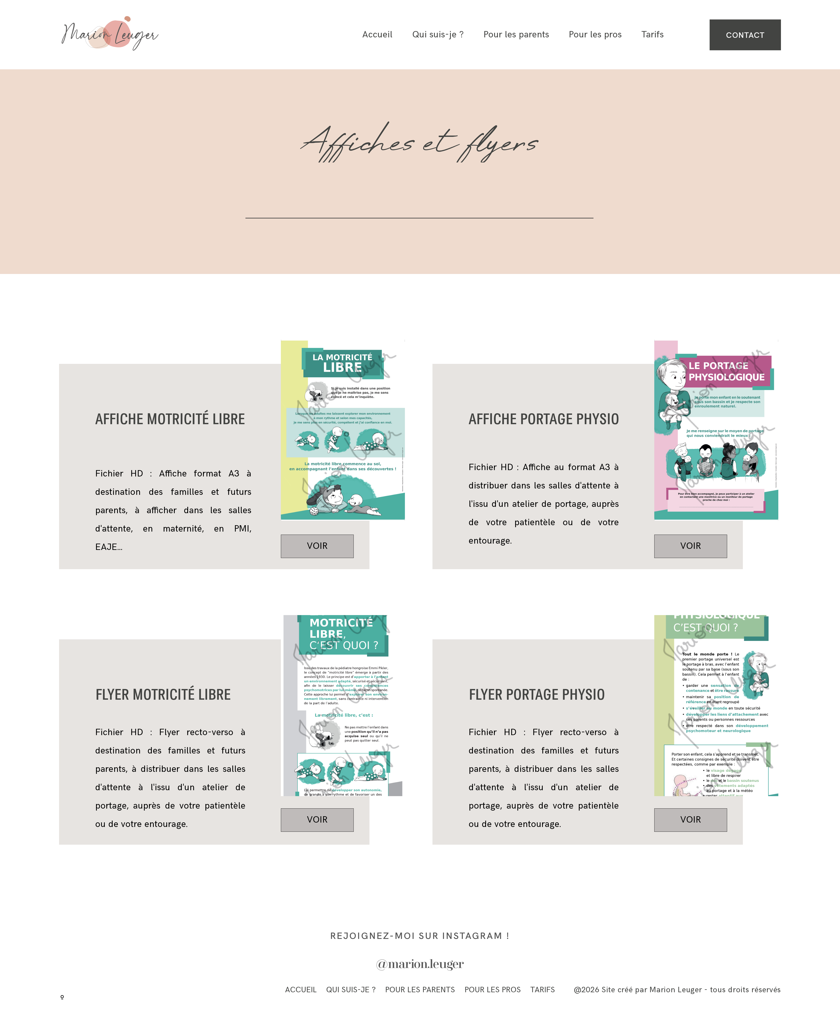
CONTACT (745, 35)
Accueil (377, 34)
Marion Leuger (675, 990)
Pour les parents (516, 34)
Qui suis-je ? (438, 34)
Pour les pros (595, 34)
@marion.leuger (420, 965)
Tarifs (652, 34)
